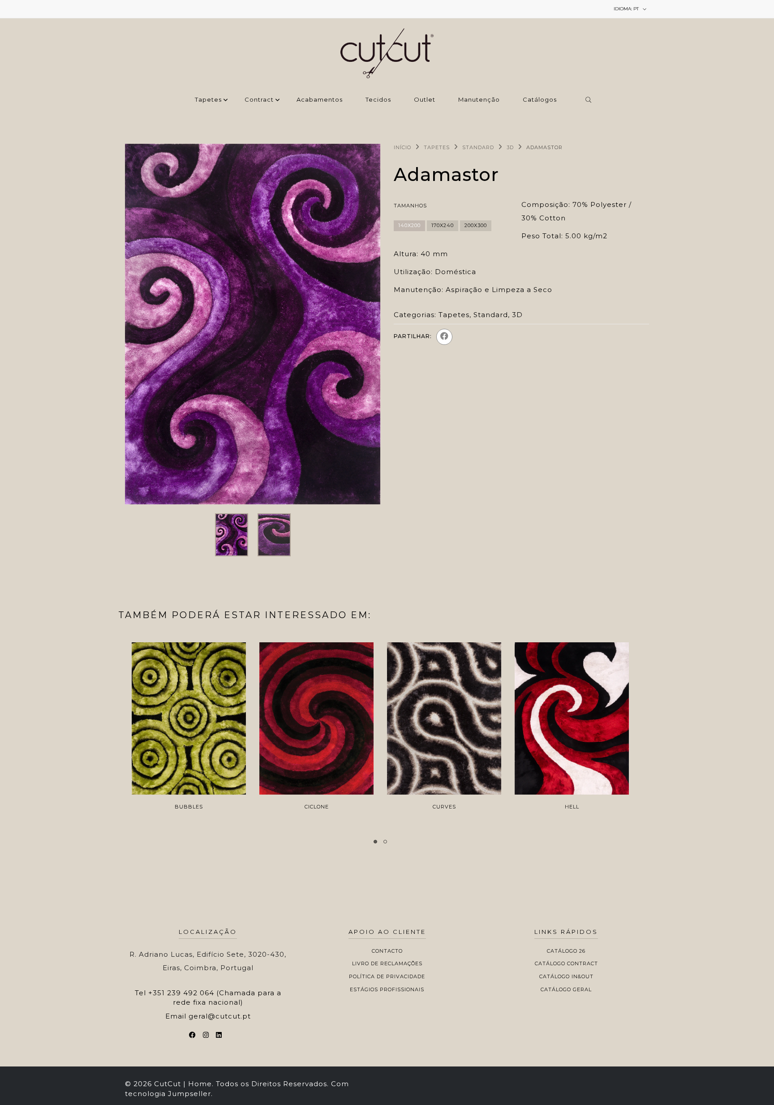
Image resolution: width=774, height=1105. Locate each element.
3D (510, 147)
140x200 (409, 225)
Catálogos (540, 100)
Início (402, 147)
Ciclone (317, 807)
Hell (572, 807)
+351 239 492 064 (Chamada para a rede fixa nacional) (214, 997)
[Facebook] (444, 337)
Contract (259, 100)
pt (627, 9)
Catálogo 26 (566, 951)
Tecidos (378, 100)
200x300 (475, 225)
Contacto (387, 951)
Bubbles (189, 807)
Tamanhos (410, 205)
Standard (478, 147)
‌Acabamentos (320, 100)
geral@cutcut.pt (220, 1016)
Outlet (424, 100)
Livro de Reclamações (387, 963)
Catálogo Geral (566, 989)
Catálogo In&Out (566, 976)
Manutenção (479, 100)
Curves (444, 807)
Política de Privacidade (387, 976)
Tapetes (208, 100)
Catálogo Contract (566, 963)
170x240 (442, 225)
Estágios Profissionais (387, 989)
